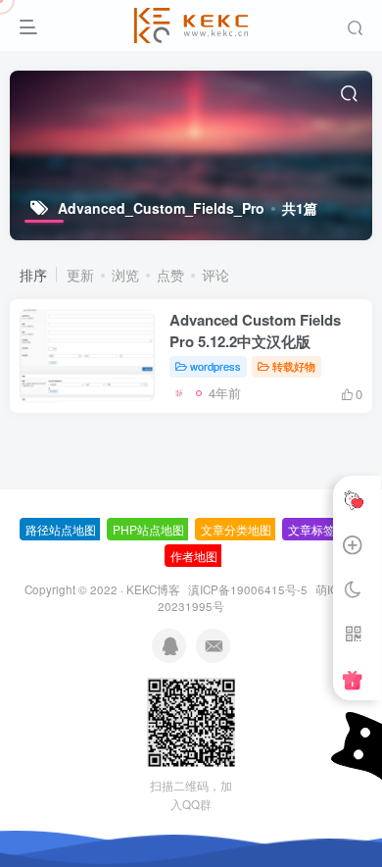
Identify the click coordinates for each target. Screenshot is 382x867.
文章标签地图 (323, 529)
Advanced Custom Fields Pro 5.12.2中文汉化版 (255, 330)
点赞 (170, 274)
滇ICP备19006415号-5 (248, 589)
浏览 (125, 274)
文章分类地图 (236, 529)
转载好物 (293, 366)
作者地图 (193, 555)
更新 (80, 274)
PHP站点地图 (148, 529)
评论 (215, 274)
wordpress (215, 366)
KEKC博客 (153, 589)
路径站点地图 (60, 529)
